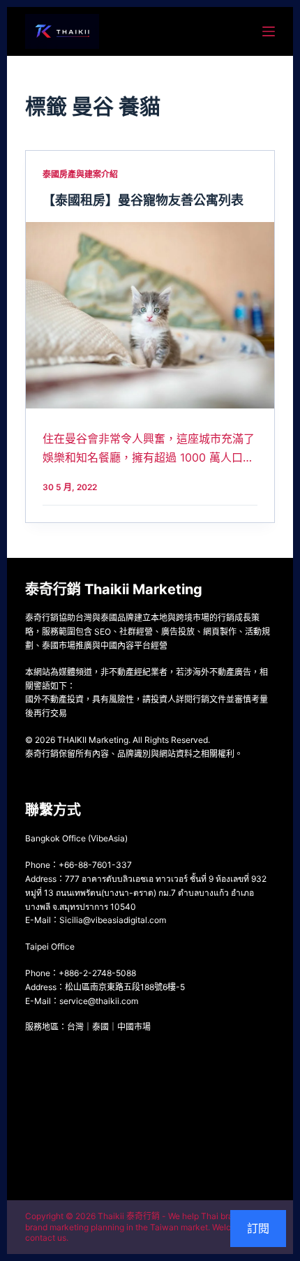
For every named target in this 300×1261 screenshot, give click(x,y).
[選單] (268, 31)
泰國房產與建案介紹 (80, 174)
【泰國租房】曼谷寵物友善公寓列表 (143, 200)
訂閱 (258, 1228)
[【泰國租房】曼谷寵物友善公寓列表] (150, 315)
